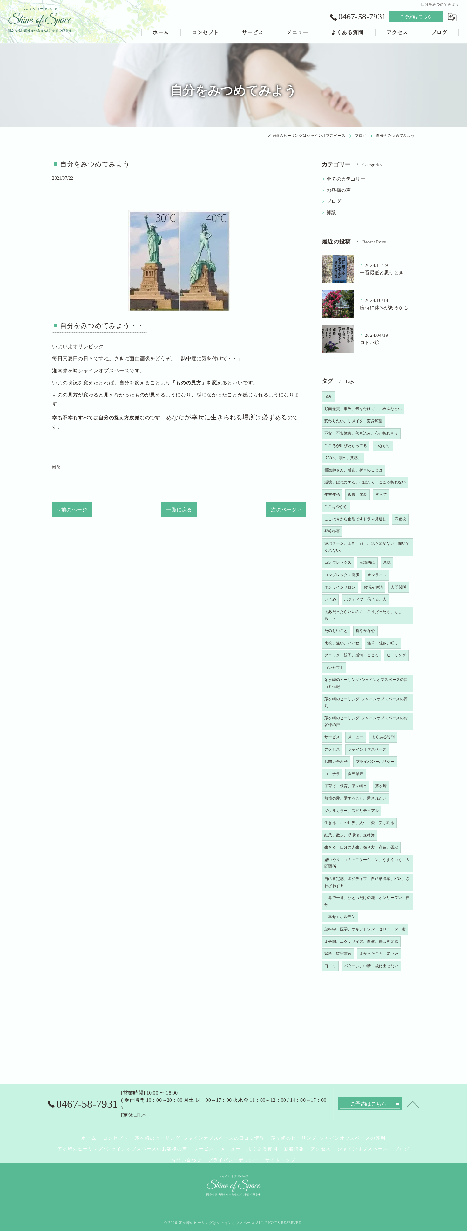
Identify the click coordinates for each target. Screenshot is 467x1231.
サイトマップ (280, 1160)
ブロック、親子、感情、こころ (351, 655)
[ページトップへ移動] (413, 1104)
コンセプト (334, 667)
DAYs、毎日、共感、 (343, 458)
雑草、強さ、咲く (382, 643)
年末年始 (332, 494)
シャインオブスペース (367, 749)
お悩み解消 (373, 587)
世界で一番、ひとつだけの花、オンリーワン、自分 (366, 901)
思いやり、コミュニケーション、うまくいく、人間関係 (366, 863)
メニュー (355, 737)
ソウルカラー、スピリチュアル (351, 810)
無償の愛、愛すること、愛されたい (355, 798)
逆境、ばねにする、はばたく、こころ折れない (365, 482)
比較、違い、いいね (341, 643)
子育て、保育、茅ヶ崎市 (345, 786)
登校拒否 (332, 531)
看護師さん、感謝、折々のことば (353, 470)
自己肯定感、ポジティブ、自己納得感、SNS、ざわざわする (366, 882)
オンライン (377, 575)
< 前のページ (72, 509)
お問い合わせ (336, 761)
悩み (328, 396)
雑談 (56, 467)
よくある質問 (383, 737)
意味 (387, 562)
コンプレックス (337, 562)
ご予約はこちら (416, 16)
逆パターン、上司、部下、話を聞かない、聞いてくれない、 (366, 547)
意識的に (367, 562)
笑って (381, 494)
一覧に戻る (179, 509)
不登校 (400, 519)
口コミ (330, 966)
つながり (383, 445)
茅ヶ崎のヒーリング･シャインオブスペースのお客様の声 (366, 721)
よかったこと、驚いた (379, 953)
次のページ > (286, 509)
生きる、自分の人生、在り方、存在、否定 (361, 847)
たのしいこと (336, 631)
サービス (332, 737)
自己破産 (355, 774)
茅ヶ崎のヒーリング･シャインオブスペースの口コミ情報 (366, 683)
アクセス (332, 749)
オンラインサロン (339, 587)
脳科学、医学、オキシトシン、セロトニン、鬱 (365, 929)
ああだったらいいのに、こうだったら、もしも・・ (363, 615)
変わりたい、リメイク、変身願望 (353, 421)
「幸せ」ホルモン (339, 917)
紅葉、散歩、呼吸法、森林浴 (349, 835)
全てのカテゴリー (346, 179)
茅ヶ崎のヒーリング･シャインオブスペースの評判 (366, 702)
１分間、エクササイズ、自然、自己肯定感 (361, 941)
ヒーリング (396, 655)
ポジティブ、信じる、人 (365, 599)
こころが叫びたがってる (345, 445)
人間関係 (398, 587)
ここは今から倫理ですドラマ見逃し (355, 519)
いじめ (330, 599)
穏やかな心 (365, 631)
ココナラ (332, 774)
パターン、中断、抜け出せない (371, 966)
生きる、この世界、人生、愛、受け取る (359, 823)
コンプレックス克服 (341, 575)
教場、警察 (357, 494)
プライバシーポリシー (375, 761)
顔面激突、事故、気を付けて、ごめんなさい (363, 409)
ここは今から (336, 506)
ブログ (334, 201)
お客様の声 (339, 190)
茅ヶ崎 (381, 786)
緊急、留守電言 (337, 953)
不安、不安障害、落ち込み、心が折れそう (361, 433)
